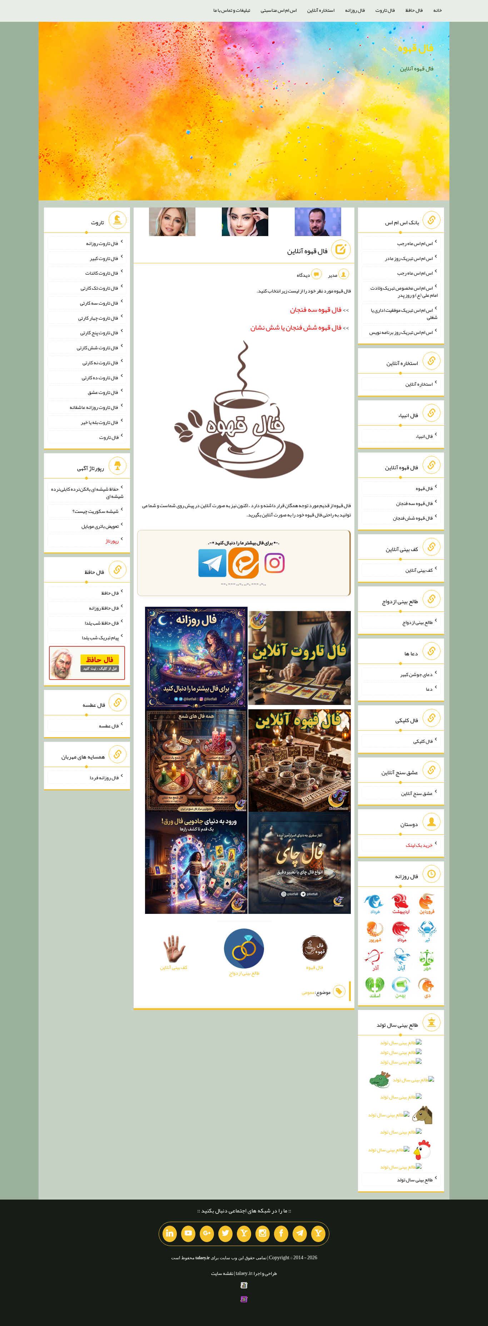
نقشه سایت (222, 1273)
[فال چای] (299, 864)
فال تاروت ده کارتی (100, 377)
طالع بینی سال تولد (415, 1180)
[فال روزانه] (196, 659)
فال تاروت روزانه (102, 243)
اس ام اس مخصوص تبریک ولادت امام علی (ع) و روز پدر (404, 291)
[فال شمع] (196, 762)
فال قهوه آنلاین (307, 251)
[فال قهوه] (299, 762)
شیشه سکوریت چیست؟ (96, 511)
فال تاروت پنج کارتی (99, 332)
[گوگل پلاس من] (207, 1234)
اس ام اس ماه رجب (415, 243)
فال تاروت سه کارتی (99, 303)
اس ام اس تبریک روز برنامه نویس (401, 332)
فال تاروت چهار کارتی (98, 317)
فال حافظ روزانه (104, 608)
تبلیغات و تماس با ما (231, 10)
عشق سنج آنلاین (417, 793)
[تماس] (244, 1234)
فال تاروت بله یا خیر (100, 422)
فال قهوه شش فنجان (413, 518)
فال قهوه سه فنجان (414, 503)
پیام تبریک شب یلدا (100, 637)
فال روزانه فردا (104, 777)
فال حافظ (414, 10)
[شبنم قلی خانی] (172, 223)
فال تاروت (385, 10)
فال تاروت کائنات (102, 273)
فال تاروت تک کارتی (100, 288)
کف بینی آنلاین (419, 570)
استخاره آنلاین (320, 10)
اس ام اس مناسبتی (279, 10)
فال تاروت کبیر (104, 258)
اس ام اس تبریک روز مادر (409, 258)
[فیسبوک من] (281, 1234)
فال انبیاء (424, 436)
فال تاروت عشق (103, 392)
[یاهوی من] (318, 1234)
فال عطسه (109, 725)
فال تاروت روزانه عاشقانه (94, 407)
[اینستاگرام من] (262, 1234)
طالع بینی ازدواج (417, 622)
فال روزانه (355, 10)
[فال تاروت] (299, 659)
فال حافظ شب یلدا (102, 622)
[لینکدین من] (170, 1234)
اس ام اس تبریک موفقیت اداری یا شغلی (404, 313)
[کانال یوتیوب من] (188, 1234)
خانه (437, 10)
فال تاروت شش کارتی (98, 347)
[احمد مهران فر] (318, 223)
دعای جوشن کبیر (416, 674)
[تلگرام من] (300, 1234)
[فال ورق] (196, 864)
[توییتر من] (225, 1234)
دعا (429, 689)
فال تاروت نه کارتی (101, 362)
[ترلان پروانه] (245, 223)
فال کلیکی (423, 741)
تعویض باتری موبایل (100, 526)
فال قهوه (415, 47)
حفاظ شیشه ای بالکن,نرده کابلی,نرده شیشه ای (87, 492)
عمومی (308, 992)
